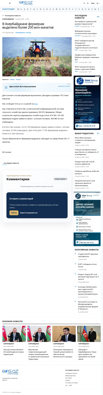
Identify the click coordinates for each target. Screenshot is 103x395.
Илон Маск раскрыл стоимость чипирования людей (85, 140)
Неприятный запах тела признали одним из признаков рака (85, 183)
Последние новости (71, 373)
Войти (14, 213)
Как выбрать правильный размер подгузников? (85, 22)
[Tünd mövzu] (88, 3)
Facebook (12, 79)
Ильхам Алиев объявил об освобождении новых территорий (13, 351)
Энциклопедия (8, 9)
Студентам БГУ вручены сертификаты (88, 255)
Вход (92, 3)
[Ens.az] (26, 3)
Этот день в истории (71, 383)
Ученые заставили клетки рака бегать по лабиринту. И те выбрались (86, 152)
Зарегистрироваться (28, 213)
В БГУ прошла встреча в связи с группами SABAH (85, 68)
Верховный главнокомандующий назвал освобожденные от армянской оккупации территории (38, 354)
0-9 (18, 9)
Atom (70, 385)
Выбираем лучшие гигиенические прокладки (86, 32)
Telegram (18, 79)
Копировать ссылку (23, 32)
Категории (68, 378)
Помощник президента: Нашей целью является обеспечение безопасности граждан (63, 353)
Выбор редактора (70, 376)
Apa (36, 104)
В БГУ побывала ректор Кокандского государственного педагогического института (86, 44)
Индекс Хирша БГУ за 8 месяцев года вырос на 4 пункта (88, 276)
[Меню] (9, 3)
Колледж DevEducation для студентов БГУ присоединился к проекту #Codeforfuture (88, 290)
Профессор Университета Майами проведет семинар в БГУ (87, 57)
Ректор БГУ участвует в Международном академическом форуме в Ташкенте (88, 305)
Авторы (67, 380)
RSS (66, 385)
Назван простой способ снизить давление (84, 162)
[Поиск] (84, 3)
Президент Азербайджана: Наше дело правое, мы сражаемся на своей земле (87, 354)
